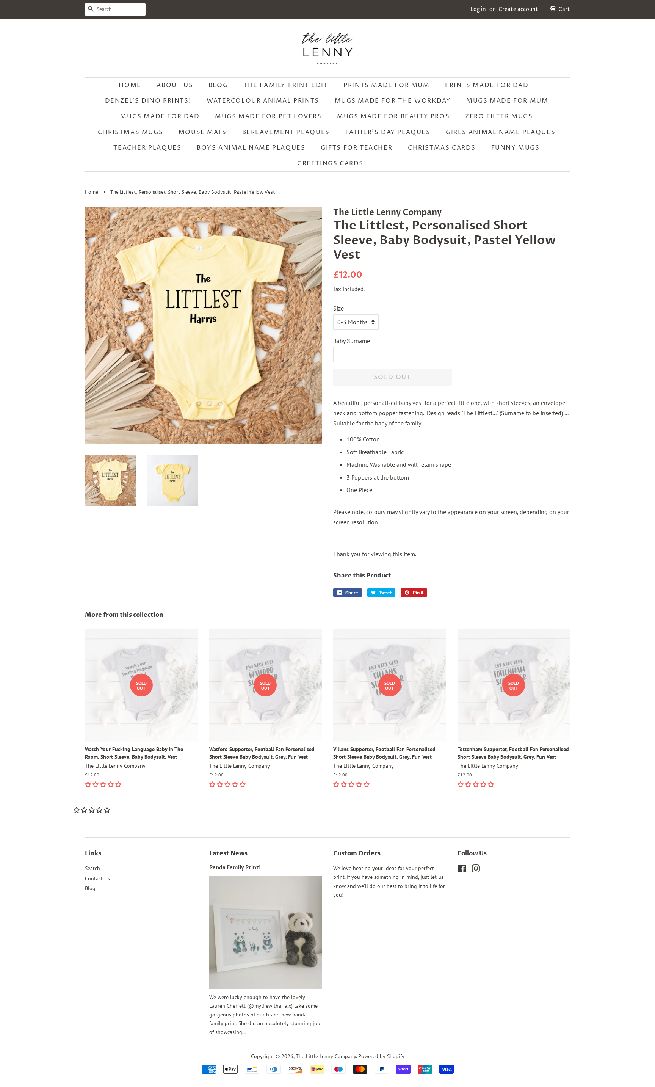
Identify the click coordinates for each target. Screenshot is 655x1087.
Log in (478, 9)
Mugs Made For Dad (159, 116)
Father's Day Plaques (388, 132)
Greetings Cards (330, 163)
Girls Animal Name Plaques (500, 132)
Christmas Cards (442, 148)
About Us (175, 85)
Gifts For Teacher (356, 148)
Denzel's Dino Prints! (148, 101)
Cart (564, 9)
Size (338, 308)
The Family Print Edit (285, 85)
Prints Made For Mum (386, 85)
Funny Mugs (515, 148)
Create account (518, 9)
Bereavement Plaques (286, 132)
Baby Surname (351, 341)
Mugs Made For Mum (507, 101)
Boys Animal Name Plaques (251, 148)
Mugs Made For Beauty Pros (393, 116)
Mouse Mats (203, 132)
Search (92, 868)
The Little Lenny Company (326, 1056)
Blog (218, 85)
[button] (104, 784)
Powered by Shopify (381, 1056)
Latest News (228, 853)
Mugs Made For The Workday (393, 101)
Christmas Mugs (130, 132)
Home (130, 85)
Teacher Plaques (147, 148)
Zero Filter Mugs (499, 116)
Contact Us (97, 878)
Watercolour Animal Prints (263, 101)
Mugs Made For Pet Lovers (268, 116)
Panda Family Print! (235, 867)
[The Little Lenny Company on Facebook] (462, 870)
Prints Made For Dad (486, 85)
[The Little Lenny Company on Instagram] (476, 870)
